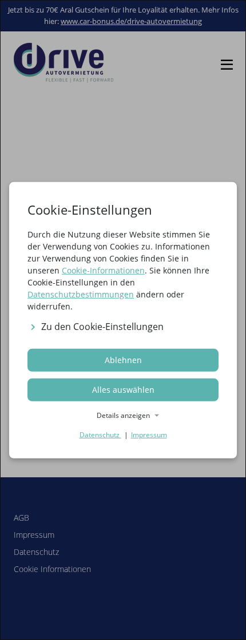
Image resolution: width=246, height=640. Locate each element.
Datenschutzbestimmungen (80, 293)
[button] (123, 415)
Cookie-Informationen (103, 269)
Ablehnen (123, 360)
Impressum (149, 435)
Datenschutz (100, 435)
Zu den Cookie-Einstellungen (102, 326)
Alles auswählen (123, 389)
